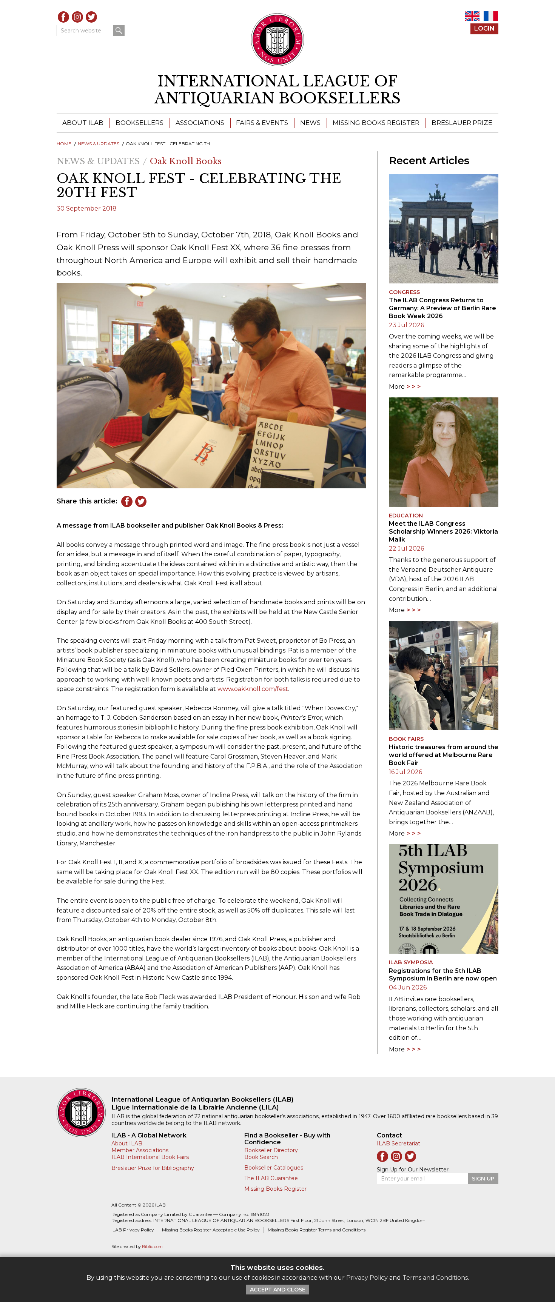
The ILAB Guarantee (271, 1178)
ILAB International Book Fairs (150, 1157)
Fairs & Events (262, 122)
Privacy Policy (367, 1277)
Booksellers (139, 122)
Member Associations (139, 1150)
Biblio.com (152, 1246)
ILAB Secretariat (398, 1143)
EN (472, 16)
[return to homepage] (84, 1112)
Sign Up (483, 1178)
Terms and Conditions (435, 1277)
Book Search (261, 1157)
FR (491, 16)
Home (64, 143)
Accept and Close (277, 1289)
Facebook (63, 17)
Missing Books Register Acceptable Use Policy (211, 1230)
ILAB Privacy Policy (132, 1230)
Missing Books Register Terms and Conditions (316, 1230)
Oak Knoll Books (186, 161)
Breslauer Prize (462, 122)
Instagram (77, 17)
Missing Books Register (376, 122)
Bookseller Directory (271, 1150)
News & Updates (98, 143)
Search (119, 30)
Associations (200, 122)
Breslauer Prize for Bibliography (152, 1168)
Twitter (91, 17)
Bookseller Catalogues (273, 1167)
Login (484, 28)
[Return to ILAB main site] (277, 39)
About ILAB (82, 122)
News (310, 122)
